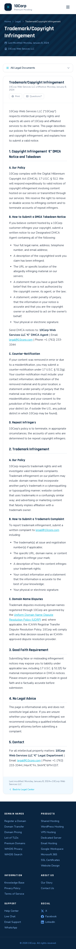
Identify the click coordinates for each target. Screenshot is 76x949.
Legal (18, 21)
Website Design (50, 865)
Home (7, 21)
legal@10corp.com (21, 340)
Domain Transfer (14, 826)
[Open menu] (68, 7)
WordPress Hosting (52, 826)
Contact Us (47, 888)
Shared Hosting (50, 821)
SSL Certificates (50, 860)
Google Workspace (52, 849)
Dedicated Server (51, 838)
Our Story (46, 882)
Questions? (36, 96)
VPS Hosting (48, 832)
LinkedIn (50, 922)
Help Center (11, 911)
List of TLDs (11, 838)
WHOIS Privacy (13, 849)
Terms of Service (14, 894)
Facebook (51, 916)
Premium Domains (14, 843)
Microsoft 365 (49, 854)
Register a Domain (15, 821)
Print (17, 96)
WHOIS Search (13, 854)
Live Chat (9, 916)
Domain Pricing (13, 832)
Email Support (12, 922)
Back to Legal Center (23, 789)
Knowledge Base (14, 882)
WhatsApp (10, 927)
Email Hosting (49, 843)
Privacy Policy (12, 888)
